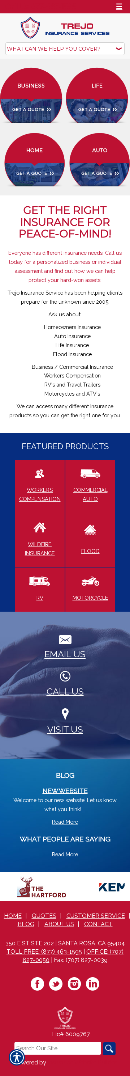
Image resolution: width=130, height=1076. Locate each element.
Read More (65, 822)
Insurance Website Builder (82, 1062)
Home (13, 915)
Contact (98, 924)
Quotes (44, 915)
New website (65, 790)
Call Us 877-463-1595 (40, 6)
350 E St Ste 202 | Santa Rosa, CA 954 (61, 943)
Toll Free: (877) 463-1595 (44, 951)
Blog (26, 924)
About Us (59, 924)
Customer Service (95, 915)
